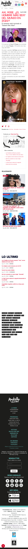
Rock (13, 332)
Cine (23, 315)
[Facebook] (5, 126)
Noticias (5, 175)
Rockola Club (14, 425)
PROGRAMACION (14, 409)
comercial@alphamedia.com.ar (14, 525)
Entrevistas (8, 317)
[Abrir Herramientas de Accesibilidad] (3, 546)
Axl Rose (11, 129)
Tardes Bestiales (14, 422)
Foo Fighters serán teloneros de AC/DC (14, 156)
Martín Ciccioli (5, 324)
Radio (14, 329)
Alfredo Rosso (18, 313)
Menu (26, 3)
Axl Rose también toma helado (12, 226)
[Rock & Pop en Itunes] (14, 500)
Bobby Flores (17, 315)
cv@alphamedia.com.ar (17, 527)
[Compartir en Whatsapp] (8, 126)
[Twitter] (2, 126)
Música (12, 324)
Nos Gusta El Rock (14, 327)
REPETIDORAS (14, 411)
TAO (16, 334)
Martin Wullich (16, 322)
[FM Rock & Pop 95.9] (5, 4)
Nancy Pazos (5, 327)
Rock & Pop (19, 332)
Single (11, 334)
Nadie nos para (18, 324)
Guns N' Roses (23, 129)
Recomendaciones (6, 332)
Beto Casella (10, 315)
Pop (21, 327)
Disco (3, 317)
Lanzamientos (5, 320)
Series (3, 334)
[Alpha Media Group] (14, 542)
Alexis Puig (11, 313)
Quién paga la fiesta (7, 329)
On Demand (6, 194)
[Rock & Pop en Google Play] (14, 495)
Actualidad (17, 129)
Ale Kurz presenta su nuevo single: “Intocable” (13, 274)
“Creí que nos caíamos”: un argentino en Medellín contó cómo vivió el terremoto (13, 208)
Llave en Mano (13, 320)
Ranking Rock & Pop (14, 424)
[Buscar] (22, 1)
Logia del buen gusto (7, 322)
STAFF (14, 413)
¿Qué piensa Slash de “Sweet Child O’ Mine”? (13, 188)
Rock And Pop (14, 134)
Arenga (4, 315)
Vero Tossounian (6, 336)
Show (8, 334)
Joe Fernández (16, 317)
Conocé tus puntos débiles (8, 270)
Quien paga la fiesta (14, 420)
